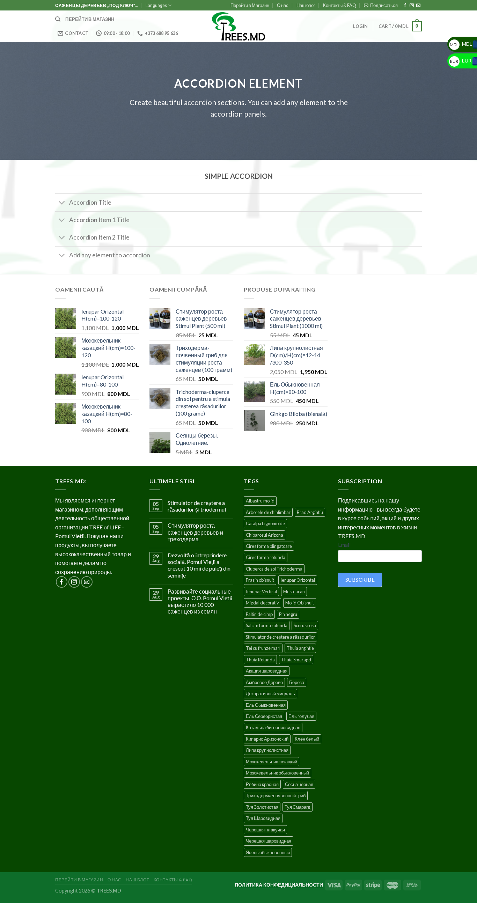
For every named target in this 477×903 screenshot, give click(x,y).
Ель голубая (301, 716)
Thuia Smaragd (296, 659)
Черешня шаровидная (268, 841)
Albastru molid (260, 501)
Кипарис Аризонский (267, 739)
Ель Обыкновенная (266, 705)
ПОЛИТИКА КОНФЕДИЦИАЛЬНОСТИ (279, 885)
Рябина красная (262, 784)
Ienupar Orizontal (297, 580)
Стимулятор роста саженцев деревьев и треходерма (195, 532)
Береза (296, 682)
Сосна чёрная (299, 784)
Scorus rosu (305, 625)
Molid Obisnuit (299, 602)
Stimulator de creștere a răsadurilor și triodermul (197, 506)
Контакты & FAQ (339, 5)
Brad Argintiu (310, 512)
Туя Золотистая (262, 807)
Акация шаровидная (266, 671)
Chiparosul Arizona (264, 535)
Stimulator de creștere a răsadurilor (280, 637)
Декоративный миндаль (270, 693)
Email (344, 545)
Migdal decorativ (262, 602)
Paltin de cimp (259, 614)
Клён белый (307, 739)
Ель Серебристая (264, 716)
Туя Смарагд (297, 807)
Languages (156, 5)
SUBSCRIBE (360, 580)
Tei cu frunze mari (263, 648)
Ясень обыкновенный (268, 852)
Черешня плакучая (265, 829)
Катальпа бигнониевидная (273, 727)
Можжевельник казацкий (271, 761)
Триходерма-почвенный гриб (276, 795)
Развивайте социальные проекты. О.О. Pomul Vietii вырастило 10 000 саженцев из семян (200, 601)
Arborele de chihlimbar (268, 512)
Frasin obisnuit (260, 580)
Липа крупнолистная (267, 750)
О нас (282, 5)
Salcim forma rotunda (266, 625)
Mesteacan (294, 591)
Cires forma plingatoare (269, 546)
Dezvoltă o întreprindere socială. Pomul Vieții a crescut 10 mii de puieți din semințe (199, 565)
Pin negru (288, 614)
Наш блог (305, 5)
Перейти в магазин (89, 19)
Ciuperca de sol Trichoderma (274, 569)
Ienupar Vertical (261, 591)
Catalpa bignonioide (265, 523)
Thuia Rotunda (260, 659)
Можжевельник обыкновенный (277, 773)
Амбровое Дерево (264, 682)
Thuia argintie (300, 648)
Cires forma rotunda (265, 557)
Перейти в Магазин (249, 5)
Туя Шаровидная (263, 818)
